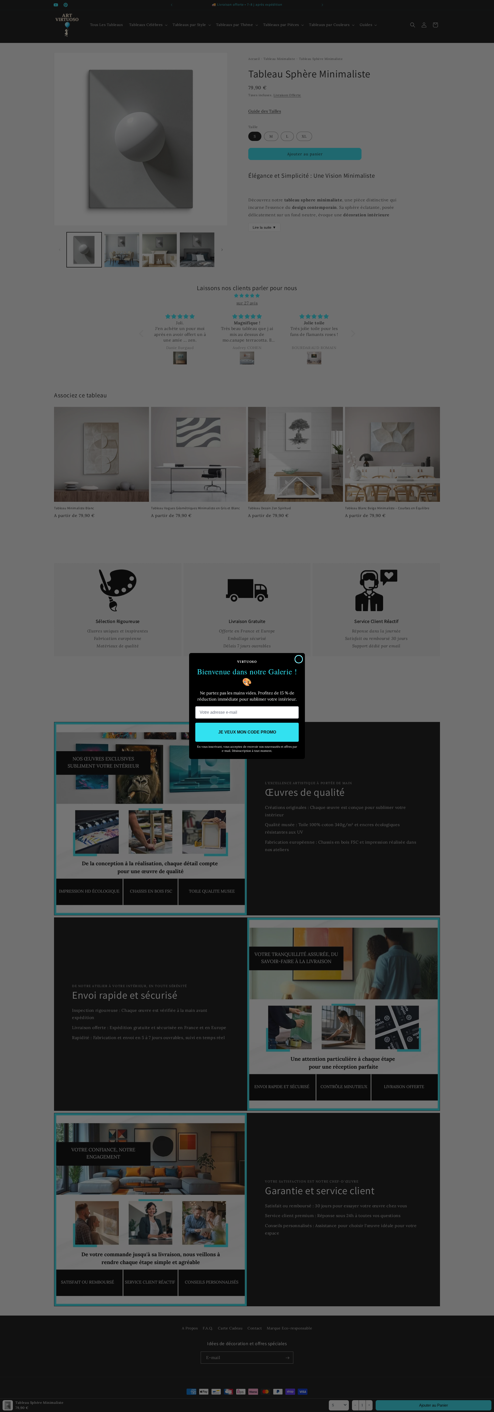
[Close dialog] (298, 659)
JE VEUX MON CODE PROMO (247, 732)
